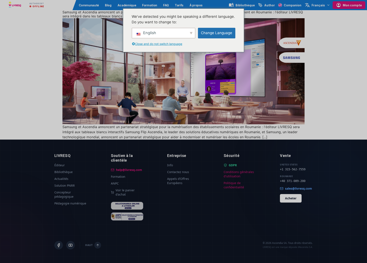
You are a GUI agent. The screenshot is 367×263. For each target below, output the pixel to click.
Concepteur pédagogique (63, 194)
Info (170, 165)
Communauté (89, 5)
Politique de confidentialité (234, 185)
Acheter (290, 198)
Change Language (216, 33)
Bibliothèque (63, 172)
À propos (196, 5)
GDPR (233, 165)
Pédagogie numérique (70, 203)
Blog (108, 5)
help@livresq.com (129, 170)
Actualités (61, 179)
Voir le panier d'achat (125, 192)
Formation (149, 5)
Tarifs (179, 5)
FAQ (166, 5)
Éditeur (59, 165)
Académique (126, 5)
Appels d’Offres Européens (178, 181)
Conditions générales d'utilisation (239, 174)
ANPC (115, 183)
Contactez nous (178, 172)
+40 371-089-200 (292, 181)
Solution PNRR (64, 185)
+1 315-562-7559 (292, 169)
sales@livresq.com (298, 188)
